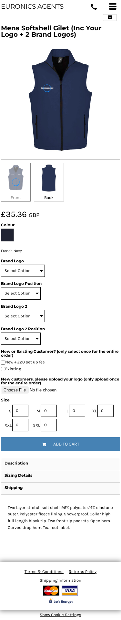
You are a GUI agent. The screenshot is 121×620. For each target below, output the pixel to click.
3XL (36, 425)
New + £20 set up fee (25, 362)
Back (49, 197)
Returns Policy (82, 571)
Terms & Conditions (44, 571)
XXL (8, 425)
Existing (13, 368)
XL (94, 411)
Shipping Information (60, 580)
